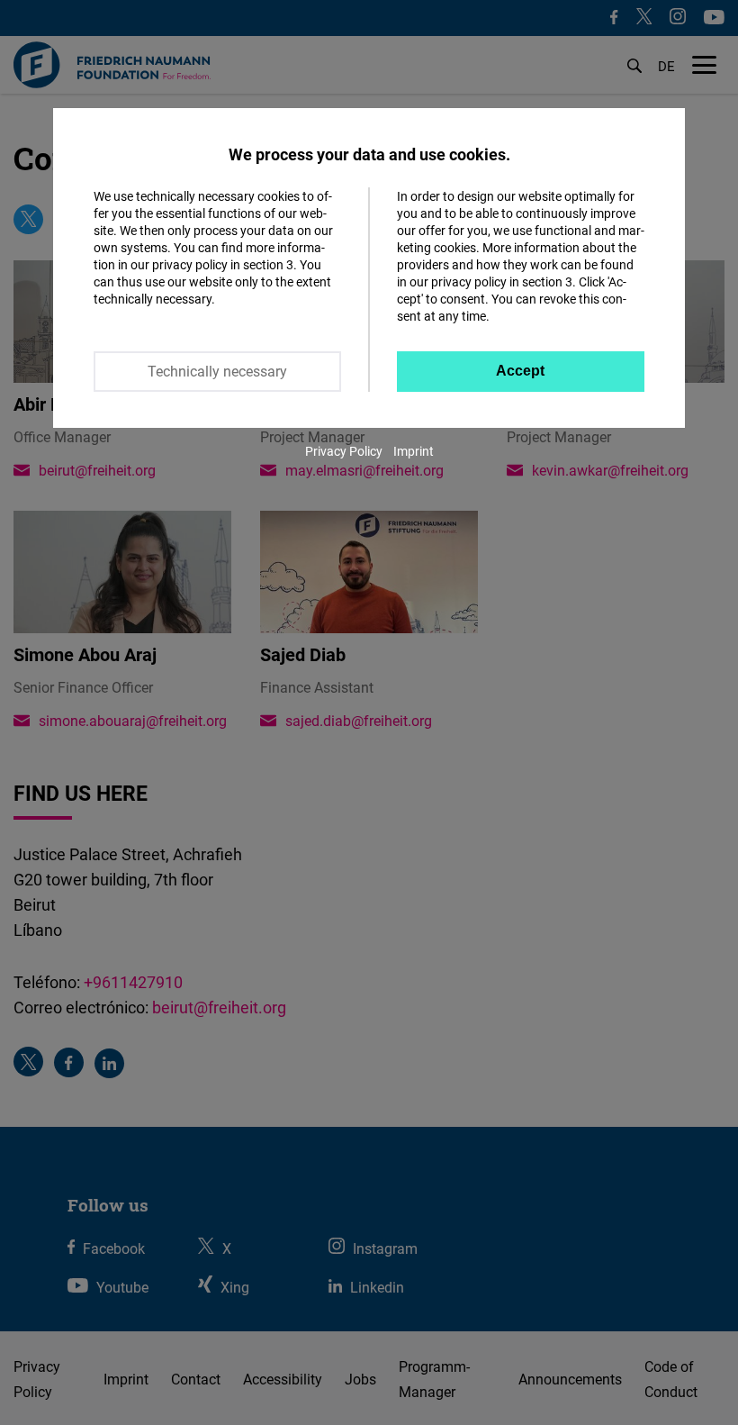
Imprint (413, 450)
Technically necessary (217, 371)
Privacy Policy (343, 450)
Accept (520, 370)
